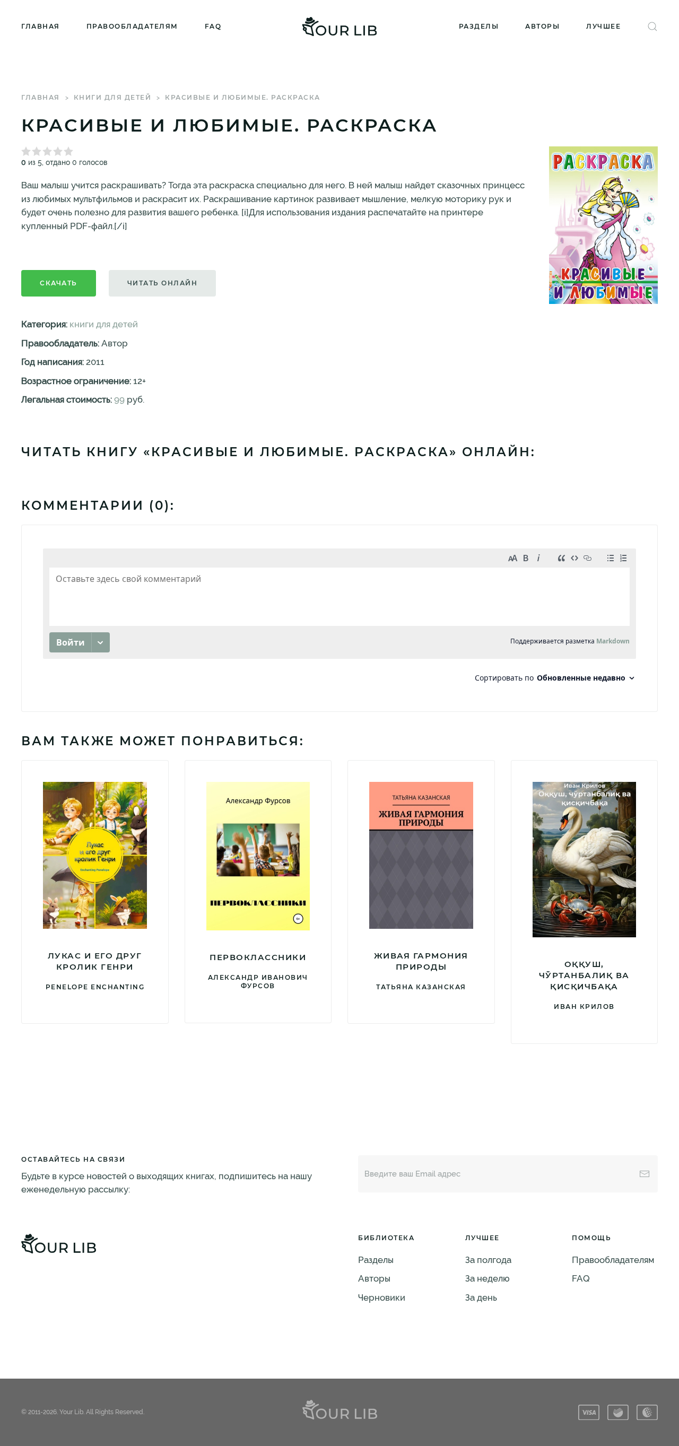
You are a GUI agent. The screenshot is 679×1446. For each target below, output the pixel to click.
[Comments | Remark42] (339, 618)
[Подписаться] (644, 1173)
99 (119, 399)
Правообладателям (132, 26)
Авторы (542, 26)
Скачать (58, 283)
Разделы (479, 26)
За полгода (488, 1260)
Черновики (381, 1297)
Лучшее (603, 26)
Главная (40, 26)
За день (481, 1297)
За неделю (487, 1278)
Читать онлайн (162, 283)
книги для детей (113, 97)
